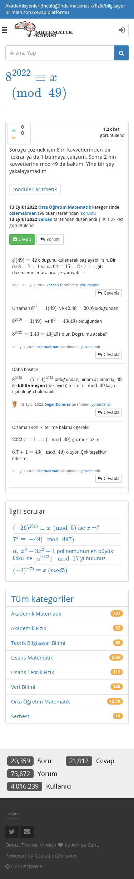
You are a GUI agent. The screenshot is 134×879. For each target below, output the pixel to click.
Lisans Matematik (32, 657)
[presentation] (36, 77)
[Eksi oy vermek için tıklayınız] (14, 138)
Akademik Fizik (28, 628)
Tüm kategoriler (42, 598)
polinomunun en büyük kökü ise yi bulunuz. (63, 555)
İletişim (12, 813)
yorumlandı (89, 284)
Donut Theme (21, 844)
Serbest (20, 716)
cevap (25, 239)
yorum (53, 239)
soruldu (88, 213)
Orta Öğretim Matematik (64, 207)
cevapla (112, 293)
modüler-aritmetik (35, 189)
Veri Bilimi (23, 686)
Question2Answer (56, 855)
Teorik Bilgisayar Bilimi (38, 643)
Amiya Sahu (85, 844)
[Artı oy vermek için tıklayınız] (14, 130)
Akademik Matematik (36, 613)
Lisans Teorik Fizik (32, 672)
